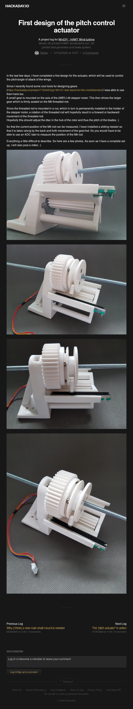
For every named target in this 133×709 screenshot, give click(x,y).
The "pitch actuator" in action (109, 627)
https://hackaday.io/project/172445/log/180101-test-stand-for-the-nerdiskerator (54, 90)
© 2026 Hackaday (66, 700)
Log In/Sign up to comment (23, 672)
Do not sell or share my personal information (66, 693)
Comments (91, 53)
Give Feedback (58, 689)
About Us (16, 689)
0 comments (35, 631)
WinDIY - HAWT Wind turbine (76, 39)
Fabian (44, 53)
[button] (124, 6)
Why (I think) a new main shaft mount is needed (35, 627)
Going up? (67, 681)
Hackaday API (113, 689)
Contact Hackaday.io (36, 689)
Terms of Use (76, 689)
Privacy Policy (95, 689)
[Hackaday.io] (17, 6)
